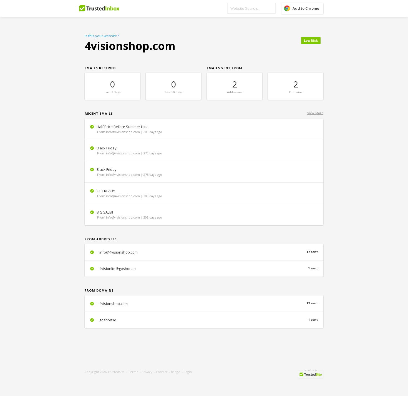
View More (315, 113)
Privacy (147, 372)
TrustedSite (116, 372)
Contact (161, 372)
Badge (175, 372)
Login (188, 372)
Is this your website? (102, 35)
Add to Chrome (306, 8)
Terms (133, 372)
